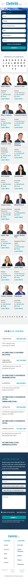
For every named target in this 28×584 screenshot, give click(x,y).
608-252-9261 (7, 94)
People (6, 545)
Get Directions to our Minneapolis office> (10, 443)
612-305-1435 (20, 153)
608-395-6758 (20, 247)
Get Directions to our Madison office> (13, 398)
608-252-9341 (7, 304)
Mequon (19, 560)
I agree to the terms (8, 512)
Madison (19, 555)
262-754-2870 (20, 94)
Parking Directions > (9, 401)
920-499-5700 (7, 275)
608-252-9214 (7, 155)
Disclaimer (5, 570)
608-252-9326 (7, 184)
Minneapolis (20, 564)
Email (4, 96)
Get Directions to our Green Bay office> (12, 353)
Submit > (14, 517)
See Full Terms (21, 512)
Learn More (5, 99)
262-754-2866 (20, 275)
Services (6, 549)
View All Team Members (14, 44)
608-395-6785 (20, 184)
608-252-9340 (7, 123)
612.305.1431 (20, 304)
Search (14, 48)
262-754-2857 (20, 123)
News (5, 554)
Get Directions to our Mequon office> (13, 422)
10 (22, 317)
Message (14, 494)
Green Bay (20, 545)
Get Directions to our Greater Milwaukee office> (13, 376)
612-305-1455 (7, 243)
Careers (6, 562)
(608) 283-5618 (20, 213)
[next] (26, 317)
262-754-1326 (7, 215)
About (5, 558)
